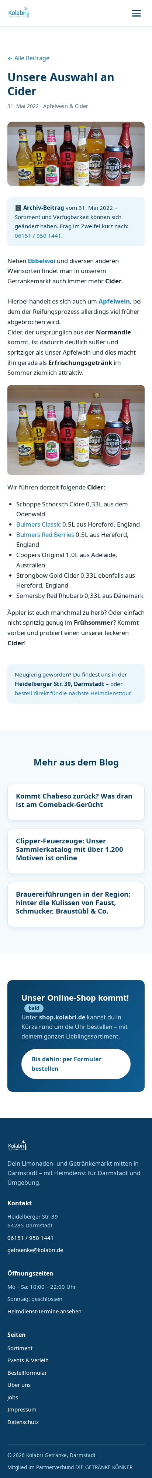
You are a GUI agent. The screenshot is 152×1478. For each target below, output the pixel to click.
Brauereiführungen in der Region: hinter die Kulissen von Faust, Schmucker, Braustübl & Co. (73, 902)
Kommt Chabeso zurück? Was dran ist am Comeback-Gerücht (74, 800)
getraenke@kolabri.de (35, 1249)
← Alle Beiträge (28, 58)
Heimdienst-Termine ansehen (44, 1311)
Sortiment (19, 1348)
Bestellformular (27, 1372)
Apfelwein (114, 301)
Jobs (12, 1397)
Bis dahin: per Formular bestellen (66, 1064)
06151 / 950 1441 (38, 235)
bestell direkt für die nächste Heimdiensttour (72, 693)
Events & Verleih (28, 1360)
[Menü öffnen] (136, 13)
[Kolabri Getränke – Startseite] (19, 13)
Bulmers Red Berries (46, 534)
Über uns (19, 1384)
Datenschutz (23, 1421)
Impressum (22, 1409)
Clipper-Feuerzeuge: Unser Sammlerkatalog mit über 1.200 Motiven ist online (69, 849)
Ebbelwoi (41, 261)
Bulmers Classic (39, 524)
